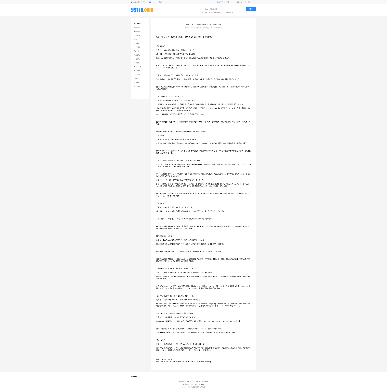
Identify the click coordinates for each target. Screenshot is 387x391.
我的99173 (220, 2)
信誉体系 (137, 35)
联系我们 (137, 70)
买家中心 (229, 2)
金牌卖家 (137, 43)
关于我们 (137, 86)
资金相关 (137, 39)
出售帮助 (137, 59)
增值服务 (137, 78)
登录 (150, 2)
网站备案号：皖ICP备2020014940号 (193, 384)
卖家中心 (239, 2)
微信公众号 (137, 67)
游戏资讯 (137, 82)
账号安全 (137, 27)
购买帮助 (137, 63)
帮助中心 (250, 2)
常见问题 (137, 47)
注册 (160, 2)
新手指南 (137, 31)
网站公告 (137, 51)
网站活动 (137, 55)
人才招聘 (137, 74)
